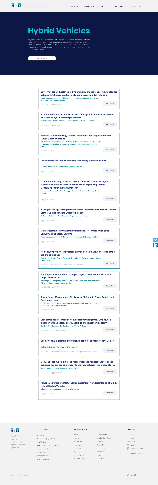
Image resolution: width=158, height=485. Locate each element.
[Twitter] (155, 240)
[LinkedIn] (155, 245)
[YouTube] (135, 475)
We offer (14, 436)
